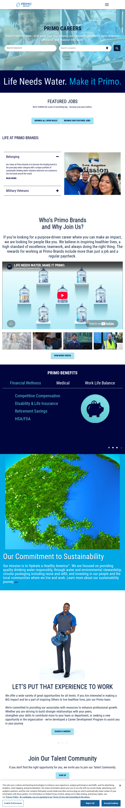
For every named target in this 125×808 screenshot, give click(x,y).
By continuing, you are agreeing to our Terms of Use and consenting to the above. (55, 797)
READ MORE (11, 178)
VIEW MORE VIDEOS (62, 355)
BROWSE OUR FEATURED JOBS (77, 120)
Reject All (90, 803)
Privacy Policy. (12, 797)
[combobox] (30, 48)
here (16, 582)
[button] (32, 156)
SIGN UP (62, 775)
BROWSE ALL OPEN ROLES (46, 120)
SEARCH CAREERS (63, 731)
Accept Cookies (111, 803)
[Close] (120, 785)
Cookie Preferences (13, 803)
